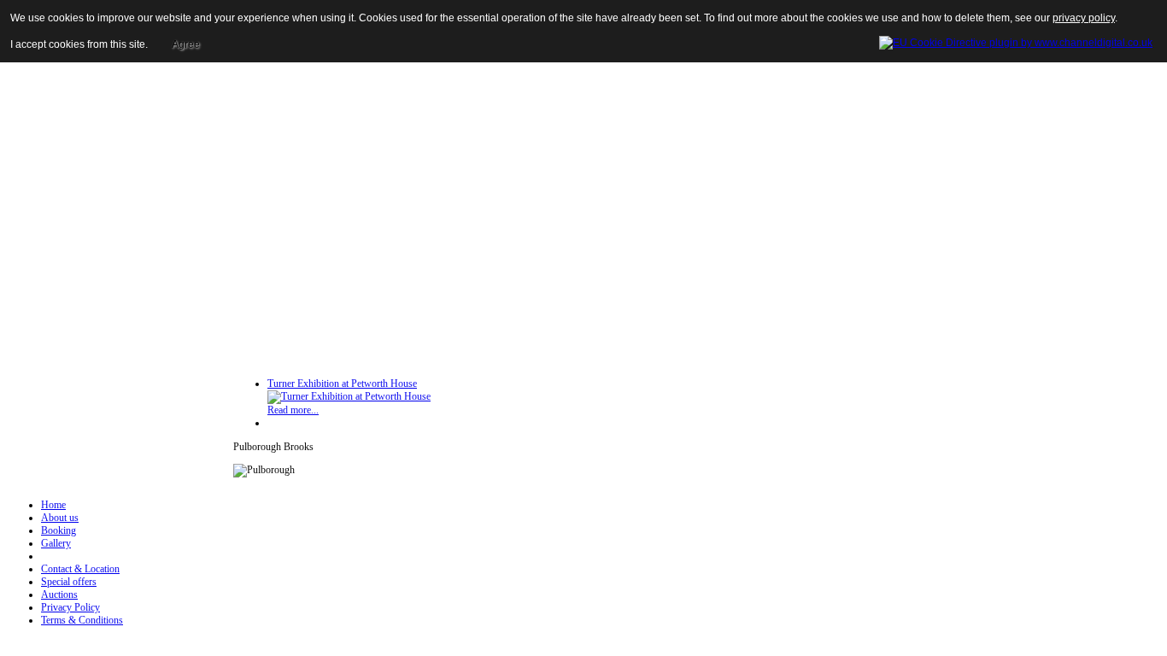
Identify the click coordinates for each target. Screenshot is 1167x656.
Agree (186, 44)
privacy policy (1084, 18)
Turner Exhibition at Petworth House (342, 384)
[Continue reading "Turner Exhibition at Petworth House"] (349, 396)
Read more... (293, 410)
